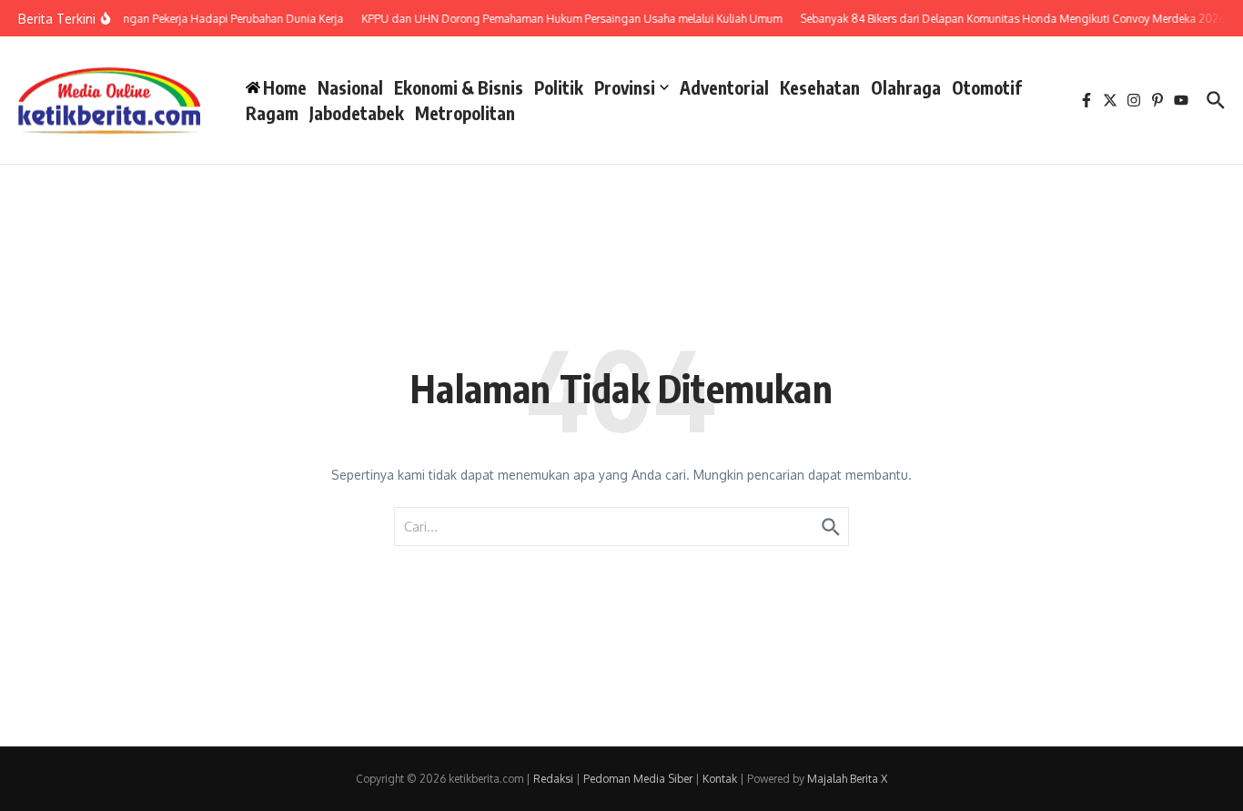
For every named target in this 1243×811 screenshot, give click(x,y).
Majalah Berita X (847, 779)
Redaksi (553, 779)
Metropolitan (465, 113)
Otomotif (987, 87)
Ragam (272, 113)
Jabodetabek (356, 113)
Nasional (350, 87)
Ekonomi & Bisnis (458, 87)
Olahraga (906, 87)
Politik (558, 87)
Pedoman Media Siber (637, 779)
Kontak (719, 779)
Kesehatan (820, 87)
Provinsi (624, 87)
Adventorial (724, 87)
